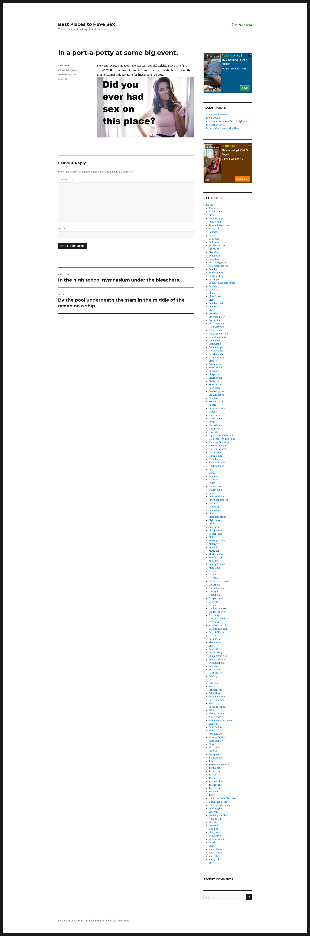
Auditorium (215, 221)
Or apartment (216, 598)
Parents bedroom (218, 628)
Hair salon (214, 425)
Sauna (212, 686)
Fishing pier (215, 381)
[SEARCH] (249, 897)
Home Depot (215, 452)
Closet (212, 299)
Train (212, 778)
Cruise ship (215, 320)
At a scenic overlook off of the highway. (226, 121)
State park (214, 730)
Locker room (215, 534)
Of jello (212, 571)
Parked (213, 635)
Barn (211, 235)
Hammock (214, 428)
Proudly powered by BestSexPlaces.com (107, 920)
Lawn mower (216, 510)
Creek (212, 310)
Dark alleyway (216, 327)
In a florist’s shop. (215, 124)
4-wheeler (214, 208)
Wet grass (214, 832)
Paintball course (217, 625)
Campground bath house (222, 283)
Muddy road (215, 557)
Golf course (215, 415)
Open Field (215, 595)
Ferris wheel (215, 367)
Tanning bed (216, 757)
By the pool (215, 279)
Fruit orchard (216, 401)
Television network (219, 764)
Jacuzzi (212, 493)
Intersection (215, 489)
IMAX (212, 472)
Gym (211, 422)
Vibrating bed (216, 808)
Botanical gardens (218, 266)
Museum (213, 561)
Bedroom (214, 242)
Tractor (213, 774)
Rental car (214, 666)
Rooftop (213, 676)
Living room (215, 530)
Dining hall (214, 340)
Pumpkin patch (217, 662)
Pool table (214, 649)
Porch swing (215, 652)
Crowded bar (215, 313)
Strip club (214, 747)
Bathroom (214, 238)
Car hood (213, 286)
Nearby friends (217, 564)
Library (213, 513)
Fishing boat (215, 377)
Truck (212, 795)
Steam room (215, 734)
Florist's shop (216, 384)
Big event (63, 74)
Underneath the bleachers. (223, 798)
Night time (214, 567)
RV (210, 679)
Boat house (214, 255)
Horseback (214, 459)
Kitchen (213, 503)
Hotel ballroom (217, 462)
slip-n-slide (215, 717)
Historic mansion (218, 445)
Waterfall (214, 825)
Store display (216, 740)
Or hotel (213, 605)
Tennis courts (216, 771)
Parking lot (215, 639)
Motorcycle (215, 544)
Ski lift (212, 710)
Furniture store (217, 408)
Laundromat (215, 506)
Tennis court (215, 768)
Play (211, 645)
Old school (214, 584)
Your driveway (216, 849)
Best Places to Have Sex (86, 24)
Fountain (213, 398)
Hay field (213, 432)
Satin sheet (215, 683)
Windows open (217, 839)
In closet (213, 479)
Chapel (212, 293)
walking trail (215, 818)
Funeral (213, 405)
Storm (212, 744)
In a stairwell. (213, 118)
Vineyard (214, 812)
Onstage (213, 591)
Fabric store (215, 364)
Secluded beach (217, 696)
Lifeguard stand (217, 517)
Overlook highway (218, 618)
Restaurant (215, 669)
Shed (211, 703)
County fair (215, 306)
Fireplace (214, 374)
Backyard (214, 228)
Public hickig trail (218, 656)
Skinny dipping (217, 713)
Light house (215, 520)
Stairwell (213, 723)
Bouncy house (216, 272)
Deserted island (217, 337)
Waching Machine (218, 815)
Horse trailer (215, 456)
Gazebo (213, 411)
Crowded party (217, 316)
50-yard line (215, 211)
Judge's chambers (218, 500)
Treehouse (214, 791)
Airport (212, 215)
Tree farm (214, 788)
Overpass (214, 622)
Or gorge (213, 601)
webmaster (64, 65)
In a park (213, 476)
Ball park (213, 232)
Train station (216, 781)
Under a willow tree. (216, 114)
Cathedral (214, 289)
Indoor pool (215, 486)
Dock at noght (216, 347)
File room (214, 371)
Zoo (211, 863)
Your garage (215, 852)
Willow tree (215, 835)
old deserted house (219, 581)
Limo (211, 523)
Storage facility (217, 737)
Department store (218, 333)
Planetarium (215, 642)
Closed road (215, 296)
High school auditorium (221, 435)
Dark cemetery (217, 330)
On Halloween (216, 588)
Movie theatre (216, 554)
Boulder (213, 269)
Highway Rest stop (219, 442)
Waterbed (214, 822)
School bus (214, 693)
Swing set (214, 754)
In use (212, 483)
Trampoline (215, 785)
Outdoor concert (217, 608)
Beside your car (217, 245)
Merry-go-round (217, 540)
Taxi (211, 761)
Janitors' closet (217, 496)
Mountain (214, 547)
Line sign (214, 527)
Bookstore (214, 259)
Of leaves (214, 578)
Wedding (213, 829)
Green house (215, 418)
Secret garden (216, 700)
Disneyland (215, 344)
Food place (214, 388)
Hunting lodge (216, 466)
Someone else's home (220, 720)
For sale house (216, 394)
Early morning (216, 357)
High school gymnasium (222, 439)
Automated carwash (219, 225)
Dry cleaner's (216, 354)
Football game (216, 391)
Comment (65, 179)
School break (215, 690)
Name (61, 228)
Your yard (214, 859)
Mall (211, 537)
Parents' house (217, 632)
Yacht (211, 846)
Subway (213, 751)
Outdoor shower (217, 612)
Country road (216, 303)
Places (72, 74)
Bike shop (214, 252)
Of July (212, 574)
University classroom (220, 805)
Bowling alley (216, 276)
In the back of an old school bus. (222, 128)
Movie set (214, 550)
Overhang (214, 615)
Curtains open (216, 323)
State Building (216, 727)
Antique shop (216, 218)
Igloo (211, 469)
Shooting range (217, 707)
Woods (212, 842)
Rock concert (215, 673)
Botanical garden (218, 262)
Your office (214, 856)
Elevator (213, 361)
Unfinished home (218, 801)
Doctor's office (216, 350)
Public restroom (217, 659)
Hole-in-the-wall (217, 449)
